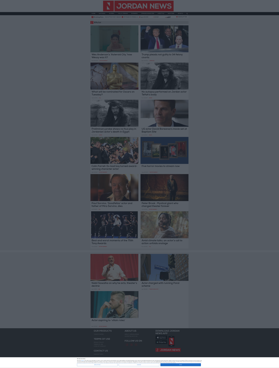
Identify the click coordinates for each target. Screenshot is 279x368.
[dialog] (139, 362)
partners (82, 360)
